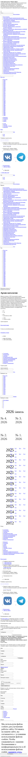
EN (4, 134)
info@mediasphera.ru (8, 151)
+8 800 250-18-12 (7, 567)
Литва (4, 716)
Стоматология (6, 67)
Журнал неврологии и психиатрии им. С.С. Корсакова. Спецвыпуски (11, 42)
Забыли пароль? (4, 667)
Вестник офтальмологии (9, 25)
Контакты (5, 127)
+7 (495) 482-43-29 (5, 172)
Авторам (5, 355)
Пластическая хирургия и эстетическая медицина (14, 56)
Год (14, 246)
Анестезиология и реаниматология (11, 21)
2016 (4, 93)
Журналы (5, 117)
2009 (4, 101)
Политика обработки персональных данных (13, 553)
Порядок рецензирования (9, 359)
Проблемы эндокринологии (9, 58)
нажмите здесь (15, 752)
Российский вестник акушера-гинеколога (13, 64)
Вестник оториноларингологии (10, 24)
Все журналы (16, 14)
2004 (4, 107)
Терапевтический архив (8, 69)
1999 (4, 114)
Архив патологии (7, 23)
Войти (2, 668)
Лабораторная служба (8, 47)
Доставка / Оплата (7, 126)
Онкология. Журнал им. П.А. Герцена (12, 52)
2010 (4, 100)
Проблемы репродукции (9, 57)
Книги (4, 121)
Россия (15, 708)
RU (14, 132)
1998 (4, 115)
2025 (4, 82)
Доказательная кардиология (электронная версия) (14, 37)
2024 (4, 83)
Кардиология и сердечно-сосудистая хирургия (14, 45)
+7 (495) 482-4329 (7, 563)
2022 (4, 85)
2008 (4, 102)
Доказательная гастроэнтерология (11, 36)
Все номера (6, 400)
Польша (5, 715)
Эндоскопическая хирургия (9, 73)
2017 (4, 91)
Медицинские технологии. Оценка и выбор (13, 48)
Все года (3, 77)
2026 (4, 80)
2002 (4, 110)
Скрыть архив (4, 365)
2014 (4, 95)
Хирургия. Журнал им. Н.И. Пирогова (12, 72)
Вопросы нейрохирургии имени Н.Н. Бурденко (14, 31)
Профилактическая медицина (10, 59)
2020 (4, 88)
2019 (4, 89)
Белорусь (5, 712)
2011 (4, 99)
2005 (4, 106)
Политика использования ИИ (10, 358)
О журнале (5, 353)
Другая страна (6, 717)
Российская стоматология (9, 63)
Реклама (5, 124)
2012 (4, 98)
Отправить (20, 658)
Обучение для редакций (8, 554)
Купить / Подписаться (8, 363)
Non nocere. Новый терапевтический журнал (13, 18)
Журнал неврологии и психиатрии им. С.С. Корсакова (11, 39)
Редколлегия (6, 354)
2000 (4, 112)
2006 (4, 105)
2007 (4, 104)
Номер (14, 396)
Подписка (5, 118)
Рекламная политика (8, 360)
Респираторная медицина (9, 61)
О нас (4, 123)
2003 (4, 109)
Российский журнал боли (9, 66)
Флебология (6, 71)
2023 (4, 84)
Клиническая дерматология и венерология (13, 46)
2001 (4, 111)
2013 (4, 96)
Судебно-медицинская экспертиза (11, 68)
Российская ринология (8, 62)
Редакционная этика (8, 357)
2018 (4, 90)
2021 (4, 86)
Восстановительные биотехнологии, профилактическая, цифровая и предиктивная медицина (14, 34)
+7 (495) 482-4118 (7, 562)
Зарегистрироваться (5, 685)
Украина (5, 713)
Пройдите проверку (17, 634)
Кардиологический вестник (9, 43)
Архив (4, 120)
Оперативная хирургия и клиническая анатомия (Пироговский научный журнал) (14, 54)
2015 (4, 94)
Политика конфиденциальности (10, 551)
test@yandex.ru (5, 618)
